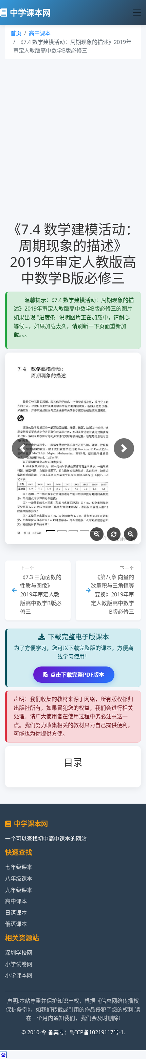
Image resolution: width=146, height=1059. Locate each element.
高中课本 (40, 33)
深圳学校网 (18, 952)
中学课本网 (30, 12)
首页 (16, 33)
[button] (22, 448)
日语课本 (16, 912)
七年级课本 (18, 867)
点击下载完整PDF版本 (77, 674)
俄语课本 (16, 924)
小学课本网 (18, 975)
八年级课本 (18, 878)
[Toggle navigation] (137, 12)
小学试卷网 (18, 964)
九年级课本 (18, 890)
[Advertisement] (73, 140)
